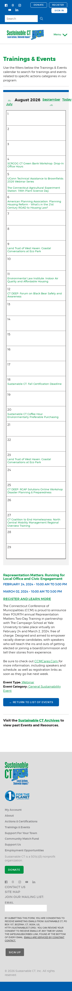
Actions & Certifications (21, 821)
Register (58, 4)
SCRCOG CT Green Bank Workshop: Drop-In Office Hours (35, 165)
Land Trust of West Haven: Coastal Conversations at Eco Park (29, 250)
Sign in (59, 10)
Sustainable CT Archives (39, 720)
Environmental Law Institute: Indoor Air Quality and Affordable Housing (32, 280)
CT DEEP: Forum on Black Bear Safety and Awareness (34, 295)
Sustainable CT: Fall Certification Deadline (34, 383)
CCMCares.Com (46, 661)
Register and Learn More (27, 599)
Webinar (27, 682)
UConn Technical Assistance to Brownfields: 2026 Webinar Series (35, 180)
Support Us (13, 844)
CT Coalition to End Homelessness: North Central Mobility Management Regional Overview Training (33, 522)
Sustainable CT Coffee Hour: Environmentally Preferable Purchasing (32, 415)
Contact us (15, 887)
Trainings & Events (17, 827)
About (9, 815)
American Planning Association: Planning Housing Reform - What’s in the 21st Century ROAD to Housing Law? (34, 204)
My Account (13, 810)
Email (9, 902)
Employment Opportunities (24, 850)
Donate (39, 4)
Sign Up (15, 952)
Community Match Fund (22, 839)
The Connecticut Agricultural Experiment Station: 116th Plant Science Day (33, 189)
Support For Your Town (21, 833)
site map (12, 892)
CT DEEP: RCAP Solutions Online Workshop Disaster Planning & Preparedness (35, 491)
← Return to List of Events (31, 702)
